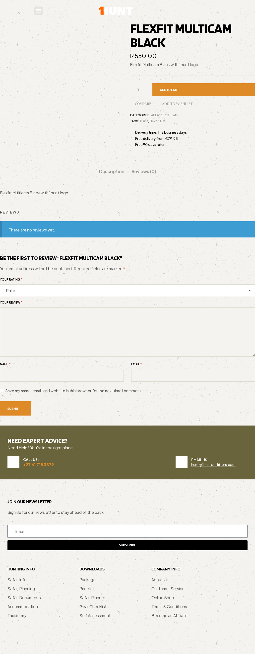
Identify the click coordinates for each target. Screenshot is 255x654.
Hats (174, 115)
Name (5, 364)
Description (111, 171)
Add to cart (169, 90)
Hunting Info (21, 568)
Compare (143, 104)
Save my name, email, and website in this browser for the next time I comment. (73, 390)
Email (136, 364)
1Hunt (144, 121)
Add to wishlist (177, 104)
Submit (12, 409)
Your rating (11, 279)
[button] (38, 10)
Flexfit (154, 121)
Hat (162, 121)
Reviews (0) (144, 171)
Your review (11, 302)
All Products (160, 115)
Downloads (92, 568)
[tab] (111, 174)
